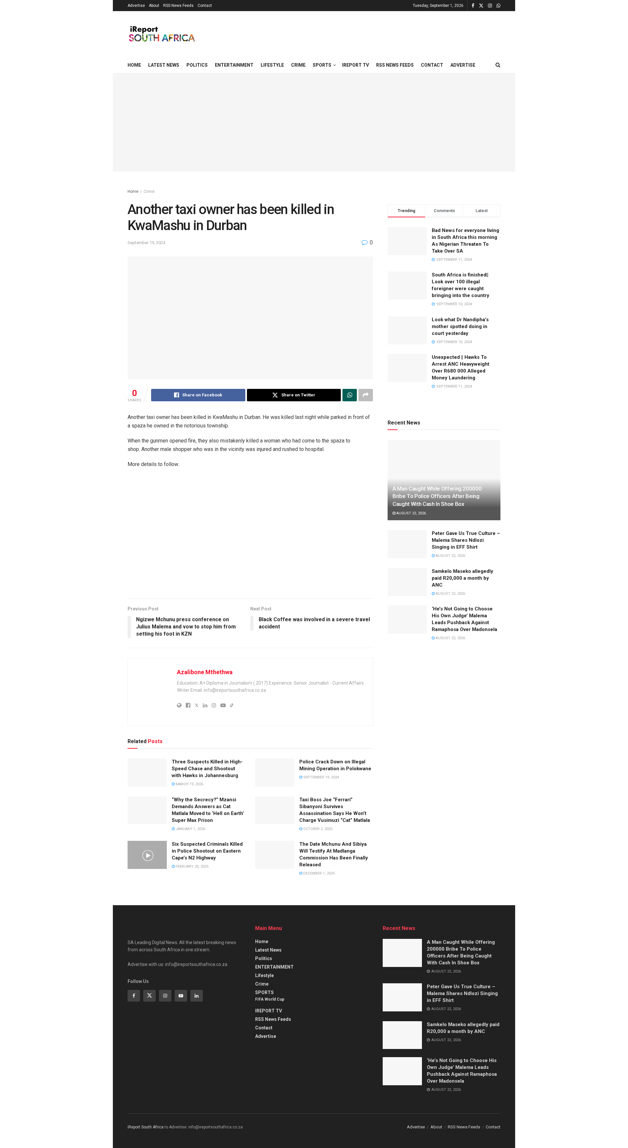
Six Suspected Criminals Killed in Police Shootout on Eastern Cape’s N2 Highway (207, 851)
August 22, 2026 (410, 513)
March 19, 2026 (189, 784)
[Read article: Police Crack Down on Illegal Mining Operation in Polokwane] (274, 772)
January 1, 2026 (190, 829)
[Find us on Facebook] (473, 5)
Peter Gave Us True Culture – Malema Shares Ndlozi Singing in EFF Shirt (466, 540)
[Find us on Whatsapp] (498, 5)
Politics (197, 65)
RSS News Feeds (178, 5)
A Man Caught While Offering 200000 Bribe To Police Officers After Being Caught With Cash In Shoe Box (436, 496)
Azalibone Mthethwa (205, 672)
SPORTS (322, 65)
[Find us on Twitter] (481, 5)
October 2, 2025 (317, 829)
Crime (298, 65)
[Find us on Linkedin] (196, 996)
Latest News (163, 65)
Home (134, 65)
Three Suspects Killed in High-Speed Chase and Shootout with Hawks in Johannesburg (207, 768)
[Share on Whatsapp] (349, 395)
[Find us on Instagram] (490, 5)
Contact (205, 5)
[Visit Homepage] (161, 34)
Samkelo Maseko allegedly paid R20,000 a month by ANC (462, 578)
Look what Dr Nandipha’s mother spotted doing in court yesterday (460, 326)
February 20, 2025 (191, 866)
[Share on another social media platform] (365, 395)
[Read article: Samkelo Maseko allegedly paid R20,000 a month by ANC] (407, 582)
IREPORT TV (355, 65)
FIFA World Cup (269, 999)
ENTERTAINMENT (234, 65)
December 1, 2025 (318, 873)
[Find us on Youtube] (181, 996)
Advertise (136, 5)
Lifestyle (272, 65)
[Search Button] (498, 65)
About (154, 5)
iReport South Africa (146, 1127)
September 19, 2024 (146, 242)
